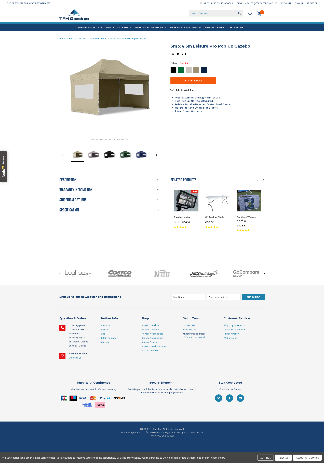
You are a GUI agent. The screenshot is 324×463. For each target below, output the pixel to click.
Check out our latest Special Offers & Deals (34, 3)
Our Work (237, 27)
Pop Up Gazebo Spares (153, 346)
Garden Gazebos (98, 38)
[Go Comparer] (246, 273)
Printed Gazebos (117, 27)
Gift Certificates (150, 350)
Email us (74, 357)
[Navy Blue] (204, 70)
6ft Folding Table (214, 217)
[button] (162, 403)
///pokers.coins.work (194, 337)
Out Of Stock (193, 80)
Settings (265, 457)
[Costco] (119, 273)
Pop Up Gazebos (88, 27)
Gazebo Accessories (184, 27)
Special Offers (215, 27)
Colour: (179, 63)
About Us (105, 325)
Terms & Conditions (235, 329)
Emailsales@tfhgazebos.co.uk (257, 3)
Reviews (104, 329)
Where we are (190, 329)
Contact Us (189, 325)
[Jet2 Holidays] (204, 273)
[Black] (173, 70)
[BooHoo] (77, 273)
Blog (102, 333)
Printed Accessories (149, 27)
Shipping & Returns (235, 325)
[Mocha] (196, 70)
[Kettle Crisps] (161, 273)
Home (62, 38)
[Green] (181, 70)
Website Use (230, 338)
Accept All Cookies (307, 457)
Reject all (283, 457)
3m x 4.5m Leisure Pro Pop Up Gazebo (128, 38)
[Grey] (189, 70)
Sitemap (105, 342)
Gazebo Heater (182, 217)
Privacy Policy (231, 333)
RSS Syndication (109, 338)
